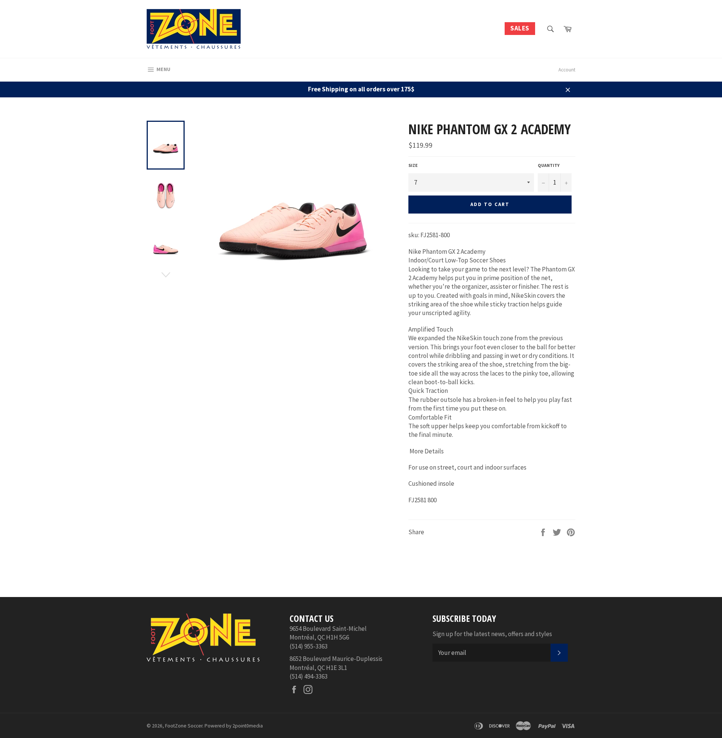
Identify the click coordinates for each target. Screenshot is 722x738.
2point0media (247, 726)
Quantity (549, 165)
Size (413, 165)
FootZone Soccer (183, 726)
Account (566, 70)
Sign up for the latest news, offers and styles (492, 634)
